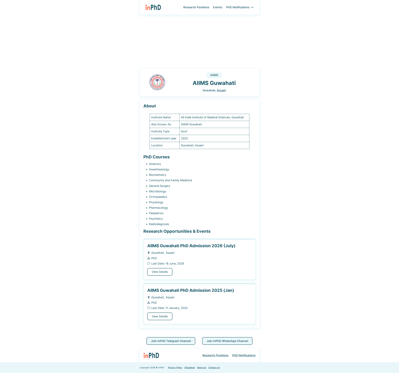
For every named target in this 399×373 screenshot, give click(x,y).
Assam (221, 90)
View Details (160, 271)
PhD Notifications (238, 7)
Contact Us (214, 367)
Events (217, 7)
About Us (201, 367)
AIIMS (214, 75)
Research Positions (196, 7)
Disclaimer (190, 367)
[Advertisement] (199, 43)
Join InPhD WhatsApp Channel (227, 341)
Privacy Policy (175, 367)
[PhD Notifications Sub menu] (252, 7)
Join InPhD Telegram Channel (171, 341)
